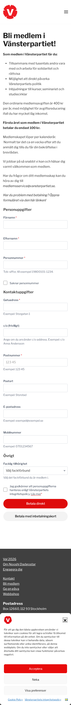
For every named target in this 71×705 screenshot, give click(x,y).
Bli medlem (11, 584)
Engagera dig (12, 569)
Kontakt (9, 578)
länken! (41, 200)
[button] (65, 620)
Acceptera (35, 668)
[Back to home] (10, 12)
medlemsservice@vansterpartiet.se (29, 186)
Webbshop (11, 594)
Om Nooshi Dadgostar (19, 564)
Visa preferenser (35, 690)
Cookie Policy (15, 699)
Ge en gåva (11, 589)
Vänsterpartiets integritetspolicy (43, 699)
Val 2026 (9, 559)
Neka (35, 679)
